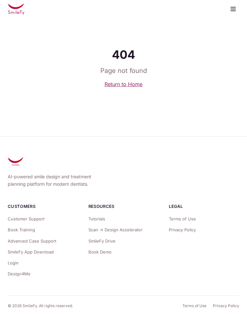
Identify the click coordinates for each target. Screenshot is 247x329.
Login (13, 262)
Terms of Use (182, 218)
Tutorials (96, 218)
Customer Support (26, 218)
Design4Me (19, 273)
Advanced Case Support (32, 241)
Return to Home (123, 84)
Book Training (21, 229)
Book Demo (100, 251)
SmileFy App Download (31, 251)
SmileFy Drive (101, 241)
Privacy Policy (182, 229)
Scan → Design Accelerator (115, 229)
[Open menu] (233, 9)
